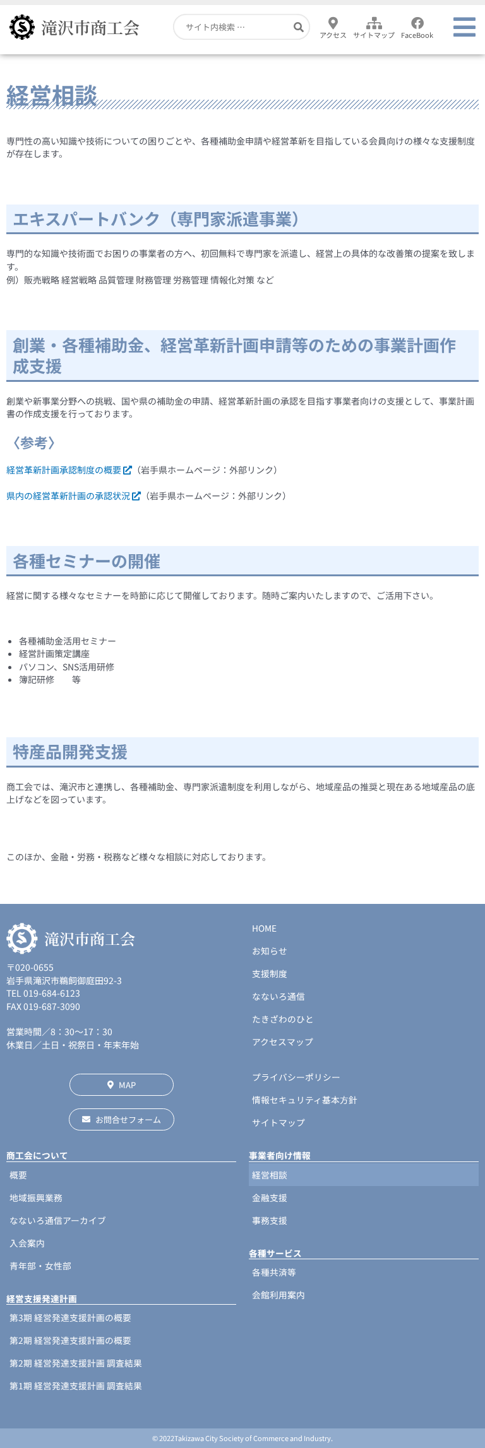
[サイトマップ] (374, 23)
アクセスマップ (282, 1041)
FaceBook (417, 35)
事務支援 (269, 1220)
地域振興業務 (36, 1197)
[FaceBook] (417, 23)
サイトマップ (374, 35)
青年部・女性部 (40, 1265)
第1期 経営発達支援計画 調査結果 (75, 1385)
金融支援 (269, 1197)
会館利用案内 (278, 1294)
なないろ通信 (278, 996)
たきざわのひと (283, 1018)
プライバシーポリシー (296, 1077)
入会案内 (27, 1243)
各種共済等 (274, 1272)
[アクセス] (333, 23)
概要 (18, 1174)
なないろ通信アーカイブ (57, 1220)
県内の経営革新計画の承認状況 (69, 495)
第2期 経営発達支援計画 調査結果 (75, 1362)
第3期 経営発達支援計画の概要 (70, 1317)
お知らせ (269, 950)
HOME (264, 928)
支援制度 (269, 973)
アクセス (333, 35)
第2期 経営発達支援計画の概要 (70, 1340)
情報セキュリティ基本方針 (304, 1099)
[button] (464, 27)
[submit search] (298, 27)
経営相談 (269, 1174)
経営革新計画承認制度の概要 (64, 469)
